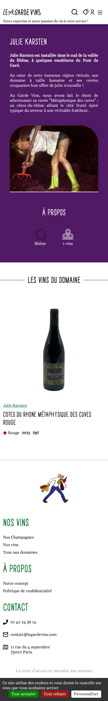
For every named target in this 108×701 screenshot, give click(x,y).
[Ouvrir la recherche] (75, 12)
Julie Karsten (15, 405)
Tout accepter (23, 693)
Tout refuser (55, 693)
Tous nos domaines (20, 552)
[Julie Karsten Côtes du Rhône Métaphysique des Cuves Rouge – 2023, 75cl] (54, 348)
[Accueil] (25, 12)
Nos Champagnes (18, 537)
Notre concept (15, 583)
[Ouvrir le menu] (100, 12)
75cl (36, 433)
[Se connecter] (92, 12)
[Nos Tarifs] (86, 12)
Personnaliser (86, 693)
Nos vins (10, 544)
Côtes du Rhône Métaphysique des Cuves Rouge (47, 418)
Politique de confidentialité (27, 590)
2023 (26, 433)
